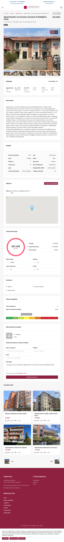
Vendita (12, 13)
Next (51, 461)
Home (6, 13)
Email (7, 355)
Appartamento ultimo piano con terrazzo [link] (45, 447)
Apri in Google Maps (51, 183)
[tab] (52, 32)
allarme (10, 286)
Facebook (25, 525)
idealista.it (35, 482)
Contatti (6, 507)
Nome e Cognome (10, 348)
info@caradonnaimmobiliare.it (17, 3)
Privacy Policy (7, 510)
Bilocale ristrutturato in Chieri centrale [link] (16, 413)
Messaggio (9, 361)
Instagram (33, 525)
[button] (54, 13)
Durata (34, 266)
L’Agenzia (6, 502)
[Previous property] (7, 461)
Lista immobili (7, 505)
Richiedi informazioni (32, 377)
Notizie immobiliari (8, 500)
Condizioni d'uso (22, 373)
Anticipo (35, 259)
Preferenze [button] (5, 538)
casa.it (34, 484)
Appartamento (19, 13)
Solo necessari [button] (13, 538)
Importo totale (9, 259)
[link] (17, 401)
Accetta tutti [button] (22, 538)
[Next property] (57, 461)
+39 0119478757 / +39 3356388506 (17, 1)
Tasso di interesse (11, 266)
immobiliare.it (36, 480)
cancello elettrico (39, 286)
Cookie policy (7, 512)
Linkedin (41, 525)
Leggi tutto (10, 535)
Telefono (35, 348)
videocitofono (11, 290)
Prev (12, 461)
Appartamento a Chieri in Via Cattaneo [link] (16, 447)
